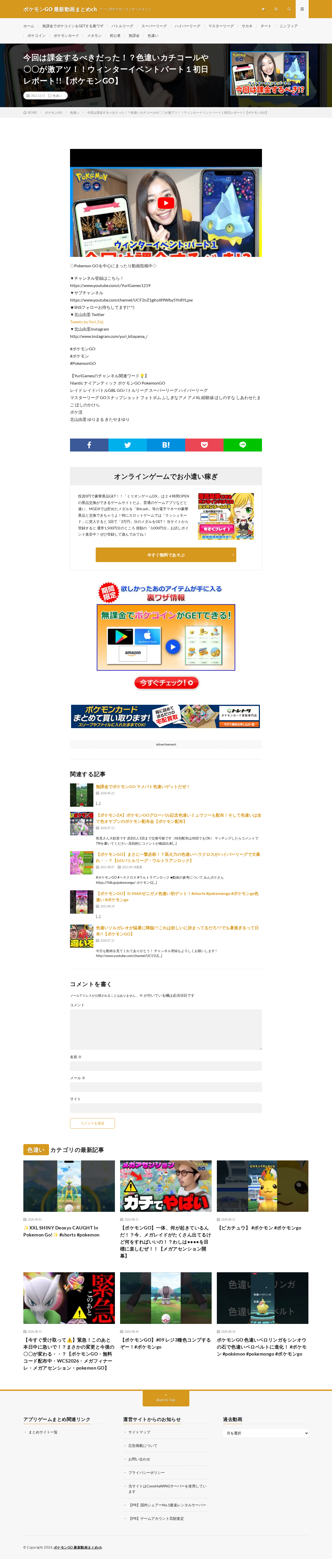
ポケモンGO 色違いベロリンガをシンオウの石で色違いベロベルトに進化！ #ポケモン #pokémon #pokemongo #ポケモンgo (262, 1347)
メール (77, 1078)
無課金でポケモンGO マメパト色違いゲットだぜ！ (143, 786)
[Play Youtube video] (166, 203)
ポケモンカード (66, 35)
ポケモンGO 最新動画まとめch (78, 1547)
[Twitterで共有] (127, 445)
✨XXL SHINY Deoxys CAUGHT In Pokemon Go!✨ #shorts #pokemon (61, 1231)
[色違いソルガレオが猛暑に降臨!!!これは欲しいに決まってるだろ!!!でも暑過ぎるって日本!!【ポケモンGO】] (81, 936)
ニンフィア (289, 26)
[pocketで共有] (204, 445)
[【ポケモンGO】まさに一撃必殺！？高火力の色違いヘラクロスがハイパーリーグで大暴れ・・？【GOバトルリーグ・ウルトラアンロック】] (81, 862)
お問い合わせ (139, 1459)
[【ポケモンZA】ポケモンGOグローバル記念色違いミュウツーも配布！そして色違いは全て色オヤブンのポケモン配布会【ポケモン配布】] (81, 823)
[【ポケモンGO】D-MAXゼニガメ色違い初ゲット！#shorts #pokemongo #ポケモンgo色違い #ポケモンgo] (81, 902)
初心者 (115, 35)
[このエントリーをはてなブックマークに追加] (166, 445)
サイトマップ (139, 1432)
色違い (153, 35)
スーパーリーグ (154, 26)
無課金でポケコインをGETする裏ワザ (72, 26)
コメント (77, 1005)
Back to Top (166, 1400)
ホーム (28, 26)
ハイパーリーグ (187, 26)
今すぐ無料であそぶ (166, 554)
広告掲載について (142, 1445)
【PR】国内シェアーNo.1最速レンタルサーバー (167, 1505)
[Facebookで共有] (89, 445)
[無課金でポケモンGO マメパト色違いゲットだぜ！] (81, 795)
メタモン (94, 35)
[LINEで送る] (243, 445)
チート (266, 26)
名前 (76, 1057)
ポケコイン (36, 35)
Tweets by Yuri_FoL (87, 321)
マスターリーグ (221, 26)
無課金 (134, 35)
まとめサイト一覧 (43, 1432)
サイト (75, 1099)
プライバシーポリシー (146, 1472)
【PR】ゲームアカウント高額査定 (156, 1518)
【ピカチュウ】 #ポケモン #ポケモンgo (259, 1227)
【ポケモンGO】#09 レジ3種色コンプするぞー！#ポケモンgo (165, 1343)
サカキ (247, 26)
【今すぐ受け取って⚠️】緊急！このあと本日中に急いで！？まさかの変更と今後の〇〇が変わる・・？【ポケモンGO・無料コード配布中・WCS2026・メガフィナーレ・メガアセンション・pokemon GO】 (69, 1354)
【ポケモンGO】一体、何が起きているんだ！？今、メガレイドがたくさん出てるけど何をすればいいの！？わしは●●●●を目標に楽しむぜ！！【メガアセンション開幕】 (165, 1242)
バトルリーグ (122, 26)
